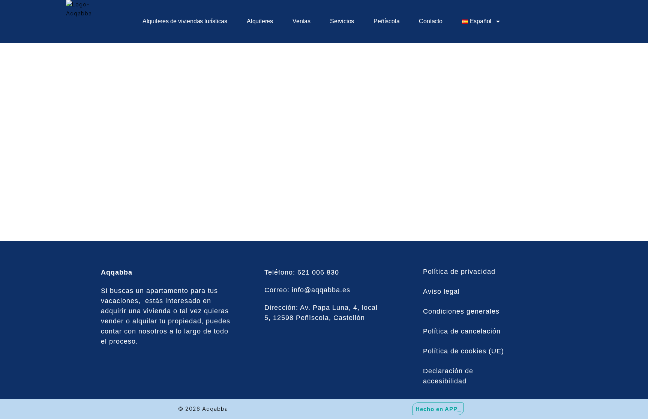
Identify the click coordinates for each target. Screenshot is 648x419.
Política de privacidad (459, 271)
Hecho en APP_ (438, 408)
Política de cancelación (462, 331)
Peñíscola (386, 21)
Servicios (342, 21)
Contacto (430, 21)
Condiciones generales (461, 311)
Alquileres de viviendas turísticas (184, 21)
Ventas (301, 21)
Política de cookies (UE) (463, 351)
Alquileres (260, 21)
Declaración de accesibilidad (448, 376)
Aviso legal (441, 291)
